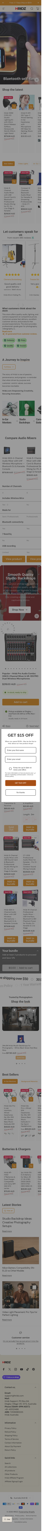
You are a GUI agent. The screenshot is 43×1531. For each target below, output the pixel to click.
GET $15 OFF (20, 783)
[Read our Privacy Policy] (34, 773)
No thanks (21, 792)
